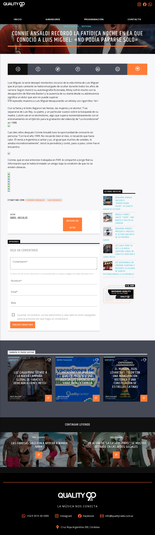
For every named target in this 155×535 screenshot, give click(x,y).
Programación (94, 19)
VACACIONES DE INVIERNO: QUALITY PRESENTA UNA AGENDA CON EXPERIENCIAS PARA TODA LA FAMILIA (77, 378)
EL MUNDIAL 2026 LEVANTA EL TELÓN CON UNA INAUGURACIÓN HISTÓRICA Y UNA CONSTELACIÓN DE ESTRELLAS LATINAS (125, 377)
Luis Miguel (54, 200)
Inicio (18, 19)
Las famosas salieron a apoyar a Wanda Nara (39, 445)
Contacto (134, 19)
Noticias (86, 26)
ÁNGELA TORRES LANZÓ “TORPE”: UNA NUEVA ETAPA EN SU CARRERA (124, 219)
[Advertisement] (119, 133)
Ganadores (53, 19)
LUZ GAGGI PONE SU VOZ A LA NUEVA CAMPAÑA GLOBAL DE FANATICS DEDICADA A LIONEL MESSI (119, 251)
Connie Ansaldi (35, 200)
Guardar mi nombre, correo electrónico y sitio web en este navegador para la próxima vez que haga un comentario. (56, 315)
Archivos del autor (72, 224)
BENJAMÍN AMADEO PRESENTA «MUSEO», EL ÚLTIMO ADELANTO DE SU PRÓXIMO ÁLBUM (119, 234)
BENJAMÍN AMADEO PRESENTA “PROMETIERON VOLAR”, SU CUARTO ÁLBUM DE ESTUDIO (118, 203)
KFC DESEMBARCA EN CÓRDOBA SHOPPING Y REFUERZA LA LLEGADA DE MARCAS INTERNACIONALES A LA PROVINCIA (119, 268)
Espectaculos (71, 26)
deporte (13, 360)
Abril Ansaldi (19, 217)
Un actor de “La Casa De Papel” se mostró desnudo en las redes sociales (117, 445)
